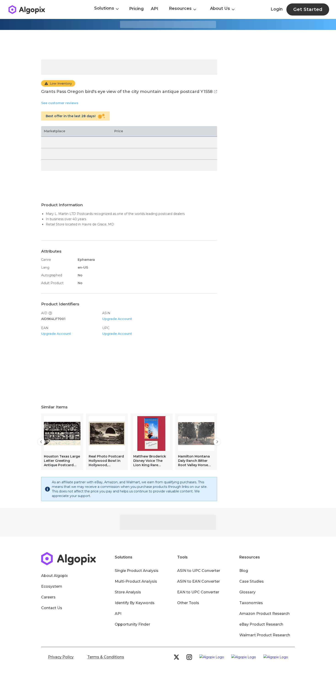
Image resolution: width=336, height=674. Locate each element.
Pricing (136, 8)
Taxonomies (251, 603)
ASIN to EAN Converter (198, 581)
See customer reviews (59, 103)
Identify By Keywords (135, 603)
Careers (48, 597)
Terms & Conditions (105, 657)
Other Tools (188, 603)
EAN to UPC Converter (198, 592)
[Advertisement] (168, 44)
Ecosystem (51, 586)
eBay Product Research (261, 624)
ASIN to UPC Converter (198, 570)
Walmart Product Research (264, 635)
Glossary (247, 592)
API (154, 8)
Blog (243, 570)
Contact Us (51, 608)
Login (277, 9)
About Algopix (54, 576)
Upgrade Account (117, 319)
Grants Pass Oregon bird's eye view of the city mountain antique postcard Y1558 (127, 91)
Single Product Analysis (136, 570)
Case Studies (251, 581)
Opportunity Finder (132, 624)
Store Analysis (128, 592)
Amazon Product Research (264, 613)
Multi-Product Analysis (136, 581)
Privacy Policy (61, 657)
